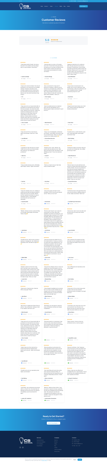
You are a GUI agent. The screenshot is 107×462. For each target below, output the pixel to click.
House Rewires (39, 445)
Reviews (56, 6)
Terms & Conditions (58, 449)
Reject (75, 459)
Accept (79, 459)
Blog (64, 6)
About (42, 6)
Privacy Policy (57, 451)
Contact (68, 6)
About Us (56, 440)
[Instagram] (23, 447)
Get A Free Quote (52, 423)
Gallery (61, 6)
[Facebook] (19, 1)
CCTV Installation (40, 443)
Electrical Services (40, 440)
